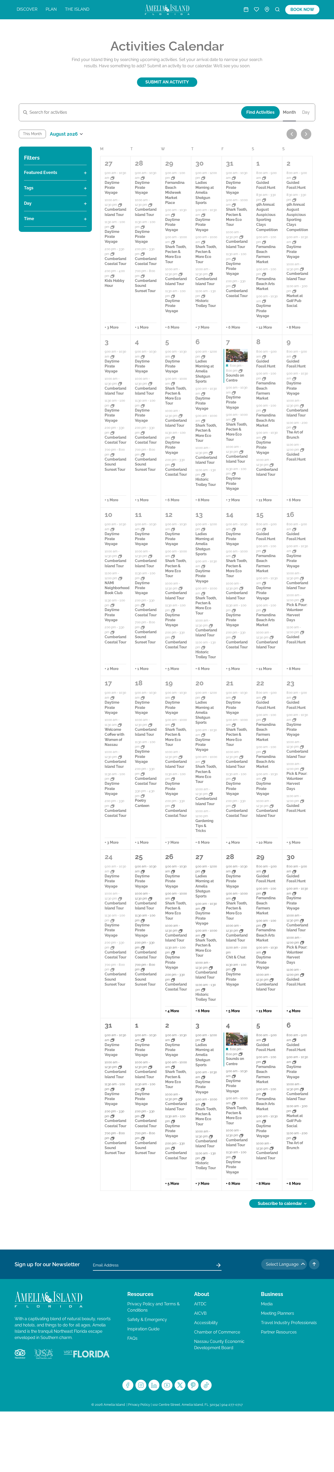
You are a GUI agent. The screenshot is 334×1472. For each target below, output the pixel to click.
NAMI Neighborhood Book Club (117, 588)
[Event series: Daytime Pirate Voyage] (112, 178)
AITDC (200, 1303)
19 (169, 683)
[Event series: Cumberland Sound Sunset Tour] (143, 276)
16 (290, 514)
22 (260, 683)
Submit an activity (167, 82)
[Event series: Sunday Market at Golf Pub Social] (294, 291)
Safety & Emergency (147, 1319)
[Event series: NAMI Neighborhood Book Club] (120, 578)
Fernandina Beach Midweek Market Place (174, 192)
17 (108, 683)
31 (229, 163)
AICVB (200, 1313)
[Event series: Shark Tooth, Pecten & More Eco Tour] (173, 242)
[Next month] (306, 134)
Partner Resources (279, 1332)
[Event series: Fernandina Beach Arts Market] (264, 274)
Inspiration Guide (143, 1328)
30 (199, 163)
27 (108, 163)
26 (169, 857)
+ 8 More (293, 327)
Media (267, 1303)
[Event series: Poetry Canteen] (143, 796)
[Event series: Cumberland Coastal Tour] (112, 254)
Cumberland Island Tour (206, 459)
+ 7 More (202, 327)
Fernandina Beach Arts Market (266, 284)
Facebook (127, 1385)
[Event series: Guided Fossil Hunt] (264, 178)
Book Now (302, 9)
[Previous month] (292, 134)
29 (169, 163)
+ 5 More (172, 669)
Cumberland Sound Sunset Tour (146, 286)
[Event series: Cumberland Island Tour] (120, 205)
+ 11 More (264, 500)
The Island (77, 9)
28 (139, 163)
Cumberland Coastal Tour (115, 813)
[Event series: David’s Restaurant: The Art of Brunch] (294, 427)
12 (168, 514)
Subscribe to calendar (280, 1203)
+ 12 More (264, 327)
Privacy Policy (139, 1405)
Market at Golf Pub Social (295, 301)
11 (138, 514)
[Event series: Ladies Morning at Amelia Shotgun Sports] (203, 178)
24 (108, 857)
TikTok (206, 1385)
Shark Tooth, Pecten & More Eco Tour (175, 254)
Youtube (167, 1385)
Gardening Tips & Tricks (204, 826)
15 (260, 514)
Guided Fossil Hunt (265, 878)
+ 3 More (111, 327)
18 (138, 683)
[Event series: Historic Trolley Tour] (203, 296)
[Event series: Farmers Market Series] (264, 242)
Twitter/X (180, 1385)
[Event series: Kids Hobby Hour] (112, 276)
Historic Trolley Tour (205, 303)
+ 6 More (172, 327)
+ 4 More (233, 842)
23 (290, 683)
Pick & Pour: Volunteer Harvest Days (297, 781)
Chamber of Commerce (217, 1332)
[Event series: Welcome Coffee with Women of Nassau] (120, 725)
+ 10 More (264, 842)
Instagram (140, 1385)
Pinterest (193, 1385)
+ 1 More (141, 327)
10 (108, 514)
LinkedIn (153, 1385)
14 (229, 514)
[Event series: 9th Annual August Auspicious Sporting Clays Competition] (264, 200)
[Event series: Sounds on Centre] (240, 370)
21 (229, 683)
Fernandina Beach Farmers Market (266, 254)
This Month (32, 134)
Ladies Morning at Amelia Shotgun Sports (204, 192)
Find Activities (260, 112)
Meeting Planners (277, 1313)
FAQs (132, 1338)
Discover (27, 9)
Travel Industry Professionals (289, 1322)
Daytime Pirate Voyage (112, 187)
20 (199, 683)
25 (139, 857)
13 (199, 514)
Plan (51, 9)
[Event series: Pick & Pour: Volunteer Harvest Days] (302, 600)
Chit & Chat (235, 957)
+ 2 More (111, 669)
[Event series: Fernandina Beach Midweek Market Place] (173, 178)
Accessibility (206, 1322)
